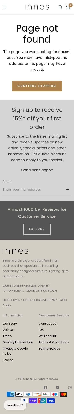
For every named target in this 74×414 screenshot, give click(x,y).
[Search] (60, 7)
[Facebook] (45, 388)
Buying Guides (49, 348)
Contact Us (47, 323)
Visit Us (8, 329)
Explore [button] (37, 229)
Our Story (10, 323)
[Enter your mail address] (67, 189)
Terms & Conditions (54, 342)
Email (7, 181)
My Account (48, 336)
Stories (8, 360)
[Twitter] (57, 388)
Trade (7, 336)
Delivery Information (18, 342)
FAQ (42, 329)
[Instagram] (68, 388)
